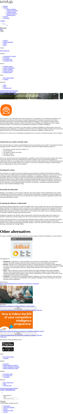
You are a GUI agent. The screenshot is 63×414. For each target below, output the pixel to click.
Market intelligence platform (10, 365)
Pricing (5, 43)
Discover (5, 16)
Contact (2, 389)
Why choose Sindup (8, 78)
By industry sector (8, 60)
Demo (4, 45)
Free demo (6, 364)
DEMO (3, 21)
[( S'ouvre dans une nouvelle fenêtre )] (8, 346)
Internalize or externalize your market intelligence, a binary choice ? (17, 306)
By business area (7, 59)
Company (5, 79)
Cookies (5, 412)
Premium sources (11, 15)
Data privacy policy (8, 410)
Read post (39, 310)
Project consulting (11, 9)
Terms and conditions (8, 407)
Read (4, 86)
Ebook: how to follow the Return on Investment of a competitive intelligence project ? (22, 331)
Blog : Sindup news (8, 382)
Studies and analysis (12, 13)
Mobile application (8, 42)
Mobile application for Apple (10, 368)
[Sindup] (6, 3)
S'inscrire (3, 401)
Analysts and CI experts (9, 56)
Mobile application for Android (11, 367)
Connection (6, 18)
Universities (6, 57)
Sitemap (5, 409)
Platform (5, 6)
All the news (3, 337)
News (4, 85)
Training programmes (12, 10)
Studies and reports (8, 71)
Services (5, 7)
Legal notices (6, 406)
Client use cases (7, 88)
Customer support (11, 12)
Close (2, 31)
